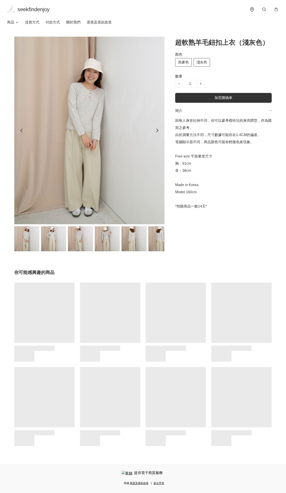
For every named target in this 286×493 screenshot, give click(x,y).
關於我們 (73, 22)
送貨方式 (32, 22)
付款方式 (53, 22)
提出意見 (159, 483)
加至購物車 (223, 98)
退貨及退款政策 (99, 22)
